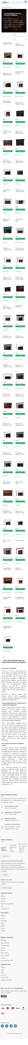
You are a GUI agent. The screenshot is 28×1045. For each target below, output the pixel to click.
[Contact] (16, 2)
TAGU (4, 72)
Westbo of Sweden (6, 980)
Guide (2, 923)
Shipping (3, 899)
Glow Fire (3, 975)
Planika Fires (4, 977)
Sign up (3, 996)
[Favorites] (22, 2)
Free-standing (5, 945)
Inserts (3, 948)
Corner (3, 958)
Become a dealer (7, 888)
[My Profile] (19, 2)
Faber (2, 970)
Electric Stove (4, 953)
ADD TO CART (8, 63)
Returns (3, 901)
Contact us (5, 875)
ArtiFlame (5, 130)
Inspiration (4, 921)
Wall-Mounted (5, 943)
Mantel (10, 7)
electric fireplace (9, 671)
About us (3, 916)
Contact (3, 896)
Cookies (3, 931)
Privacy (3, 928)
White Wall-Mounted (7, 960)
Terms (3, 918)
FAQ (2, 906)
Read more (5, 856)
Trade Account (5, 909)
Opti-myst (4, 940)
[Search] (13, 2)
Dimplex (17, 43)
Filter (14, 35)
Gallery (3, 926)
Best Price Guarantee (7, 904)
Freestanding (5, 7)
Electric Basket (5, 955)
